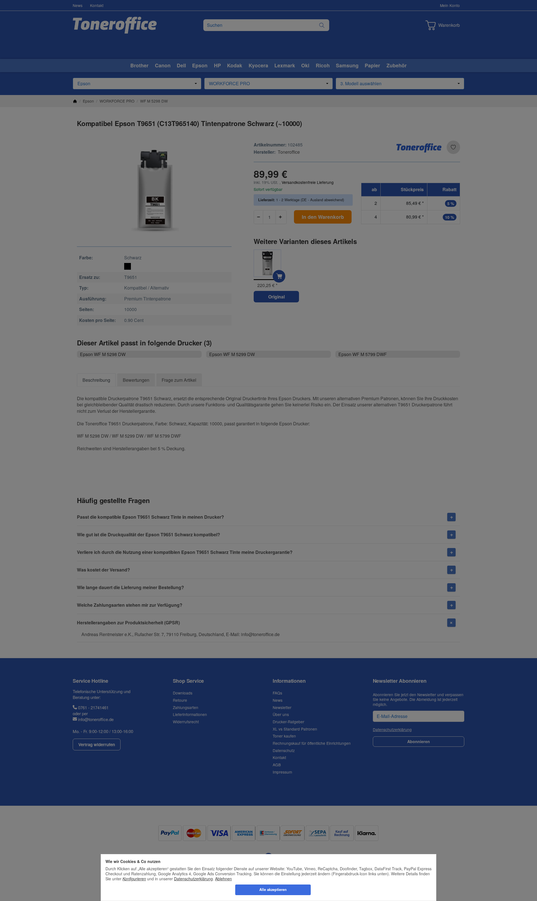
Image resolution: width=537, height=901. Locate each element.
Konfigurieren (134, 878)
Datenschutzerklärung (193, 878)
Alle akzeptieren (273, 889)
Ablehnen (223, 878)
